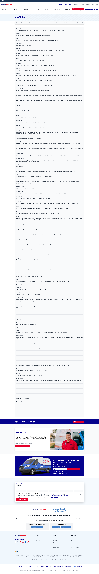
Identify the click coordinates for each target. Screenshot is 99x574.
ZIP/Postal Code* (77, 488)
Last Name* (29, 488)
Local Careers (56, 545)
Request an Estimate (79, 421)
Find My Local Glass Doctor (73, 469)
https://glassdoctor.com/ (55, 495)
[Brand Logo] (23, 536)
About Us (55, 540)
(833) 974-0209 (64, 473)
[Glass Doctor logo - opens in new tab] (39, 510)
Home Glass (26, 486)
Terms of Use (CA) (28, 566)
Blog (71, 538)
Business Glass (34, 486)
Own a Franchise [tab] (95, 4)
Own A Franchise (56, 547)
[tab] (65, 4)
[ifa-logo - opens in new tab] (16, 551)
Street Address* (62, 488)
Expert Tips (73, 540)
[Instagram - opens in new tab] (23, 542)
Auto (55, 466)
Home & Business (62, 466)
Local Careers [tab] (76, 4)
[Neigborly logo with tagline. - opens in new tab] (60, 510)
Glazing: (17, 242)
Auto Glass (20, 486)
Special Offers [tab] (87, 4)
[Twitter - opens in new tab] (18, 542)
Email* (39, 488)
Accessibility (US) (53, 566)
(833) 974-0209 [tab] (91, 9)
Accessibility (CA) (60, 566)
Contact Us (55, 542)
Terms (61, 495)
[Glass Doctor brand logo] (6, 4)
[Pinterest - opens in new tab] (28, 542)
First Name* (18, 488)
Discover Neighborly (36, 527)
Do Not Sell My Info (68, 566)
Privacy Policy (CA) (44, 566)
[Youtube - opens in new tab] (20, 542)
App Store (57, 527)
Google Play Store (66, 527)
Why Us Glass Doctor (57, 538)
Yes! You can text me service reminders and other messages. (28, 493)
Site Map (72, 545)
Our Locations (73, 542)
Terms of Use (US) (20, 566)
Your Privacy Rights (78, 566)
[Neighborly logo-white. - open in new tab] (3, 0)
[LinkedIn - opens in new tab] (25, 542)
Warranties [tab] (82, 4)
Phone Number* (51, 488)
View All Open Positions (22, 445)
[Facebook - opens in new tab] (15, 542)
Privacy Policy (66, 495)
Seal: (17, 352)
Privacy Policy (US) (36, 566)
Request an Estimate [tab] (79, 8)
